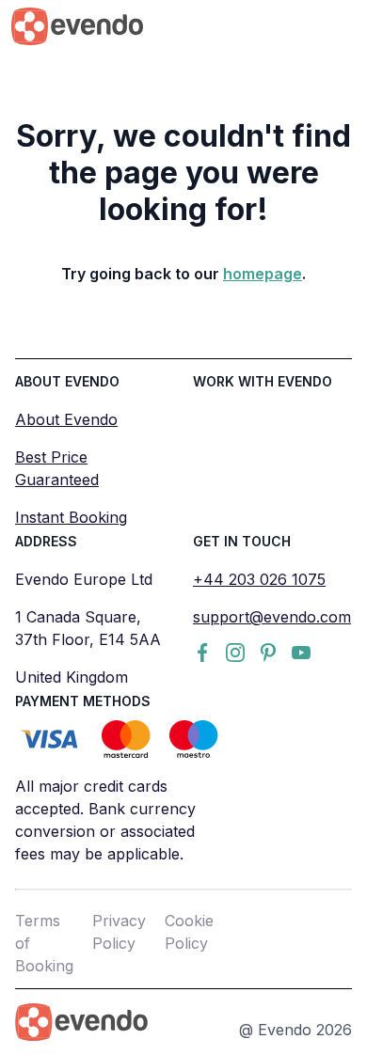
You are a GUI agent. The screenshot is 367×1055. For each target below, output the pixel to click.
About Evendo (66, 419)
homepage (262, 273)
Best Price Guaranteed (57, 468)
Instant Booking (71, 517)
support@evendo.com (272, 616)
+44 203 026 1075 (259, 579)
